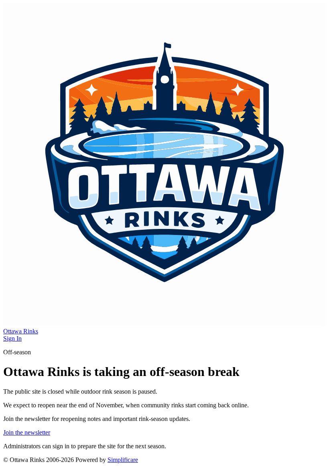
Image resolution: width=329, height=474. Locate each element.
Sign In (12, 338)
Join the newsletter (26, 432)
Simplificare (123, 459)
